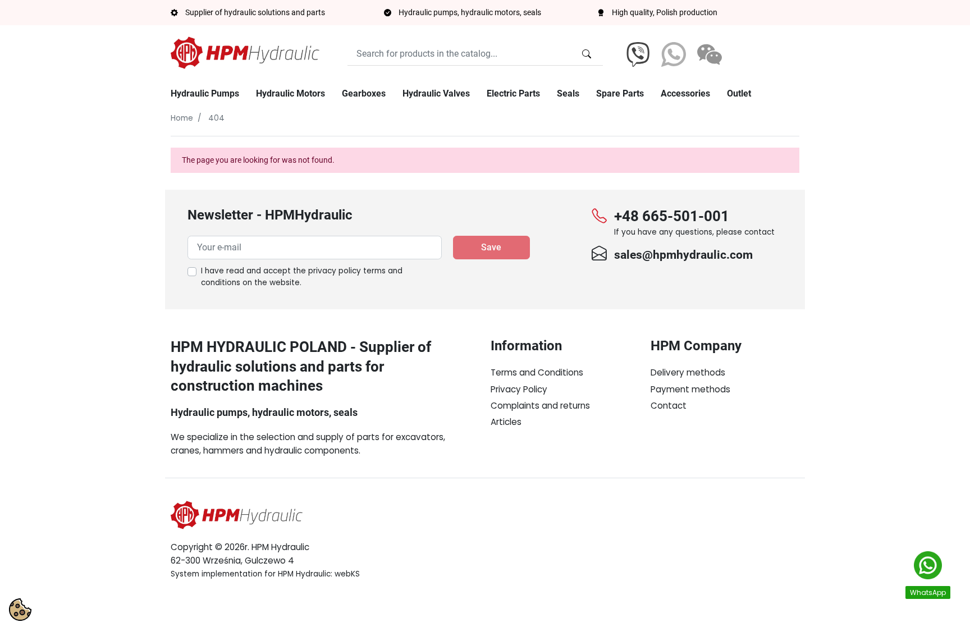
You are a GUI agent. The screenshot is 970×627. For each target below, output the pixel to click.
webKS (347, 574)
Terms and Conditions (537, 372)
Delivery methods (688, 372)
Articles (506, 422)
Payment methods (690, 389)
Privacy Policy (519, 389)
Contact (669, 405)
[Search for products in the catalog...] (586, 54)
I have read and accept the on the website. (301, 277)
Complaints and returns (540, 405)
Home (182, 118)
